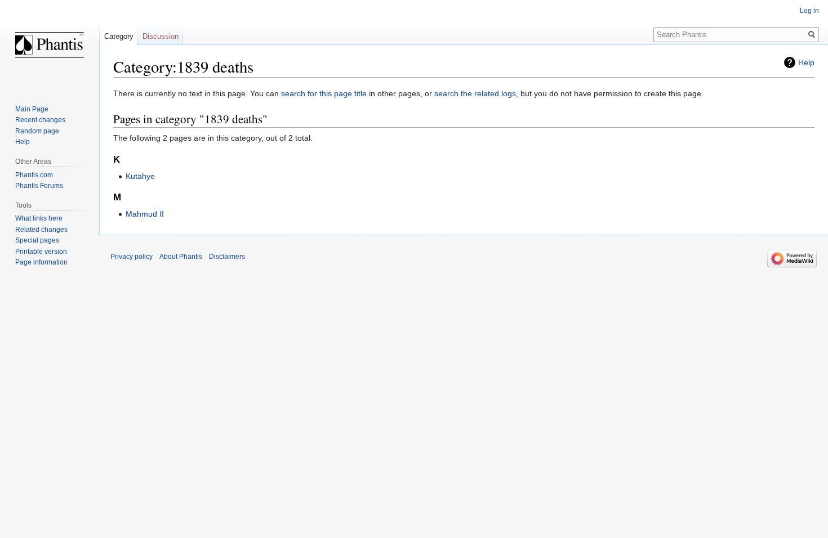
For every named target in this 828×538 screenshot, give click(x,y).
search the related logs (475, 93)
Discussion (161, 36)
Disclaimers (227, 257)
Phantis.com (34, 175)
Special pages (37, 240)
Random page (37, 131)
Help (806, 62)
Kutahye (140, 176)
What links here (39, 218)
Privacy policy (131, 257)
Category (118, 36)
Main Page (31, 109)
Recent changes (40, 120)
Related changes (41, 230)
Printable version (41, 251)
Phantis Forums (39, 186)
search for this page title (324, 93)
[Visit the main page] (50, 45)
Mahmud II (145, 213)
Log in (809, 11)
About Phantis (180, 257)
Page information (41, 262)
